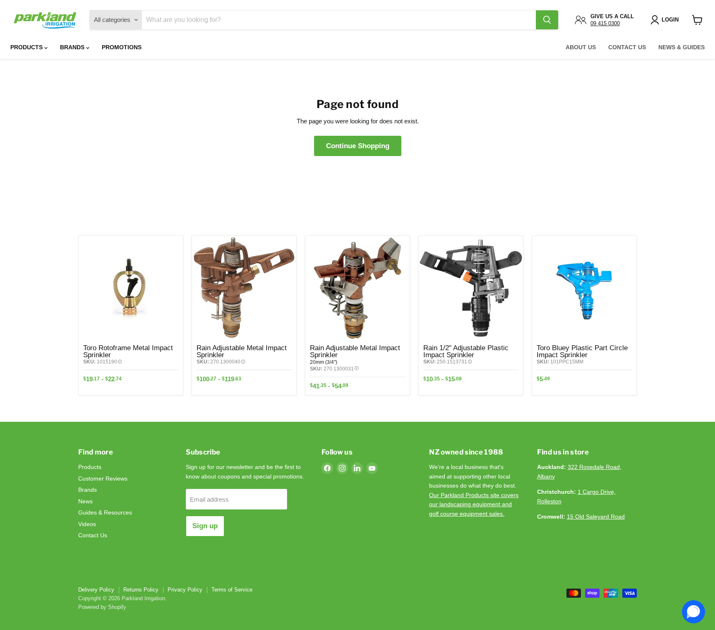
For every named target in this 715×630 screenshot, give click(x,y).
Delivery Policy (96, 590)
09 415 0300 (605, 23)
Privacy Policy (185, 590)
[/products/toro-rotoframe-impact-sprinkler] (131, 288)
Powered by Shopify (102, 607)
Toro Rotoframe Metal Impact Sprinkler (128, 351)
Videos (87, 524)
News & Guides (681, 47)
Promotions (122, 47)
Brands (73, 47)
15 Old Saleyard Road (596, 516)
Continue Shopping (357, 146)
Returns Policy (140, 590)
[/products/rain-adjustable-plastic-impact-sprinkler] (471, 288)
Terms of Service (231, 590)
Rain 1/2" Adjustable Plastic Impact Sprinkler (466, 351)
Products (27, 47)
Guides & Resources (105, 512)
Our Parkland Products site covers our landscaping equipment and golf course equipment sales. (473, 504)
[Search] (547, 19)
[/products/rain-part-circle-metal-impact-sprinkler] (357, 288)
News (85, 501)
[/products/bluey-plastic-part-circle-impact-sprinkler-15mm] (584, 288)
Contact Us (627, 47)
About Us (581, 47)
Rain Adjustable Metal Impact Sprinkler (242, 351)
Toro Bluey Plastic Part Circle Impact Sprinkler (582, 351)
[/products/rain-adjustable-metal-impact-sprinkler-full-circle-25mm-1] (244, 288)
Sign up (205, 526)
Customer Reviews (102, 478)
